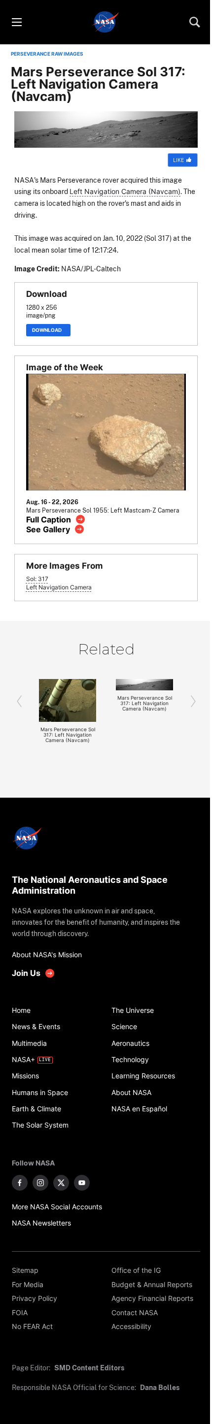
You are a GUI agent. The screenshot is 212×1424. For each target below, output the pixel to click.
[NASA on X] (61, 1183)
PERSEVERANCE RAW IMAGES (47, 54)
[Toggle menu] (16, 22)
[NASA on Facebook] (20, 1183)
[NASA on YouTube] (82, 1183)
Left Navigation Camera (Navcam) (125, 191)
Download (48, 330)
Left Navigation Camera (59, 587)
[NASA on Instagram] (40, 1183)
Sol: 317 (37, 579)
